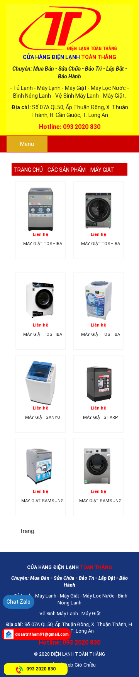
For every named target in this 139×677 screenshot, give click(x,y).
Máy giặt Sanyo (42, 417)
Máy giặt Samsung (42, 501)
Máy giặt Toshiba (42, 244)
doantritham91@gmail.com (42, 634)
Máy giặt (102, 170)
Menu (27, 144)
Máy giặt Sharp (100, 417)
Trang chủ (28, 170)
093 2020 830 (41, 669)
